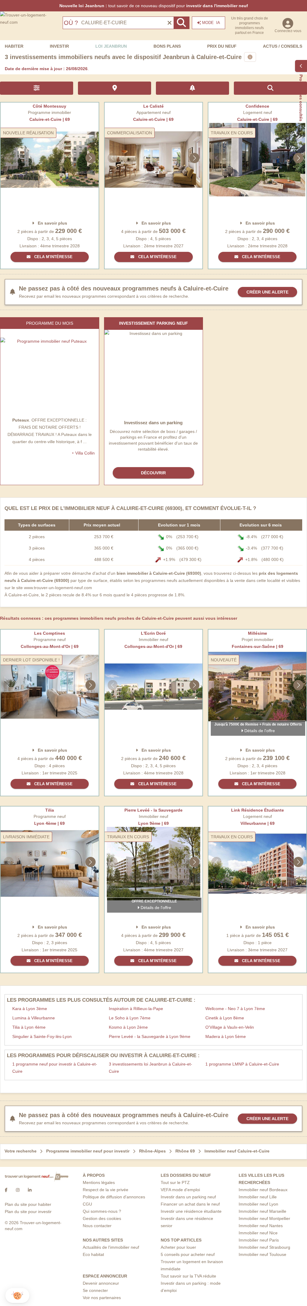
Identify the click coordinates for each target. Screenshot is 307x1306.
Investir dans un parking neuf (188, 1196)
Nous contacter (97, 1225)
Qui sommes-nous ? (102, 1211)
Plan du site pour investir (28, 1211)
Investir (59, 46)
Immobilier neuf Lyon (258, 1204)
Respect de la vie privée (105, 1189)
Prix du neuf (222, 46)
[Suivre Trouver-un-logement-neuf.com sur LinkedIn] (29, 1190)
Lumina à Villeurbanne (33, 1017)
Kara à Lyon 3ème (29, 1008)
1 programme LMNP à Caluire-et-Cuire (242, 1064)
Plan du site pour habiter (28, 1204)
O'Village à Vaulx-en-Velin (229, 1027)
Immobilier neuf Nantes (261, 1225)
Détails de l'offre (259, 730)
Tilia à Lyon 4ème (29, 1027)
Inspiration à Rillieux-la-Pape (136, 1008)
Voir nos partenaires (102, 1297)
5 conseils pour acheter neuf (188, 1254)
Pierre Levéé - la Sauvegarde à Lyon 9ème (149, 1036)
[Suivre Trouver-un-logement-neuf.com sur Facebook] (6, 1190)
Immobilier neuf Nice (258, 1232)
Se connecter (95, 1290)
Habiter (14, 46)
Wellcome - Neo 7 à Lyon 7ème (235, 1008)
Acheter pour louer (178, 1247)
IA (211, 22)
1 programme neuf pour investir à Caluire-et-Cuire (54, 1068)
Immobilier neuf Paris (259, 1240)
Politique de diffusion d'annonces (114, 1196)
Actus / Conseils (282, 46)
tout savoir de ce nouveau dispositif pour (153, 5)
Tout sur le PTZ (175, 1182)
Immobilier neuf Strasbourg (264, 1247)
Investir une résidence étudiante (191, 1211)
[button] (17, 1295)
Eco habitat (93, 1254)
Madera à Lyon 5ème (225, 1036)
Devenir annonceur (101, 1283)
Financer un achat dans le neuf (190, 1204)
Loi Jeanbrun (111, 46)
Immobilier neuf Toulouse (262, 1254)
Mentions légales (99, 1182)
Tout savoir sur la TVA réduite (188, 1276)
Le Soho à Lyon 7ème (130, 1017)
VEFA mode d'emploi (180, 1189)
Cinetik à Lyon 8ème (224, 1017)
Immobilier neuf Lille (258, 1196)
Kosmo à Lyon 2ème (128, 1027)
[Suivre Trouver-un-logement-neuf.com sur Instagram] (17, 1190)
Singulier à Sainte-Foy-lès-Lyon (42, 1036)
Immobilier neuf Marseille (262, 1211)
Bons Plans (167, 46)
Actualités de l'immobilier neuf (111, 1247)
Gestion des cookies (102, 1218)
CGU (87, 1204)
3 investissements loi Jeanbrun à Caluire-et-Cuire (150, 1068)
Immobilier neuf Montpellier (264, 1218)
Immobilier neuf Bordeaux (263, 1189)
